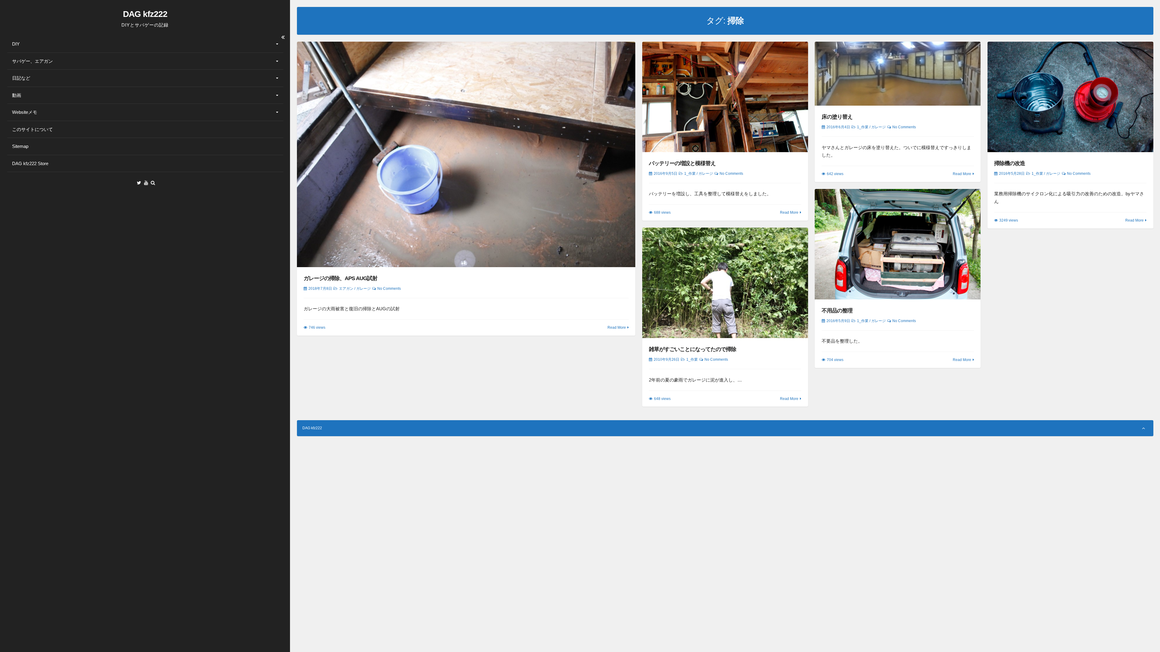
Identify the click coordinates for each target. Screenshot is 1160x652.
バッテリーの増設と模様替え (682, 163)
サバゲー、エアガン (32, 61)
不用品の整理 (837, 311)
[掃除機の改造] (1070, 97)
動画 (16, 95)
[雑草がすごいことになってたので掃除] (725, 283)
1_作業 (690, 173)
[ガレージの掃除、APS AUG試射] (466, 154)
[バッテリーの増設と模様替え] (725, 97)
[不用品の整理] (898, 244)
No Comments (389, 288)
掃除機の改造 (1009, 163)
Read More (616, 327)
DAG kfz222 (145, 14)
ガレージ (363, 288)
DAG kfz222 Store (30, 163)
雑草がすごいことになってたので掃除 (692, 349)
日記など (21, 78)
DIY (16, 43)
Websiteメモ (24, 112)
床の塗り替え (837, 117)
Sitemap (20, 146)
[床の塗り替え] (898, 74)
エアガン (346, 288)
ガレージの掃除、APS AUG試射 (340, 278)
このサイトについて (32, 129)
